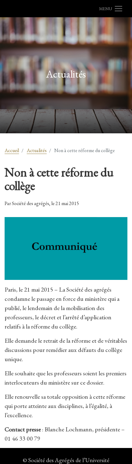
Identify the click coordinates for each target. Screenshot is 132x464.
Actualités (37, 150)
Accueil (12, 150)
